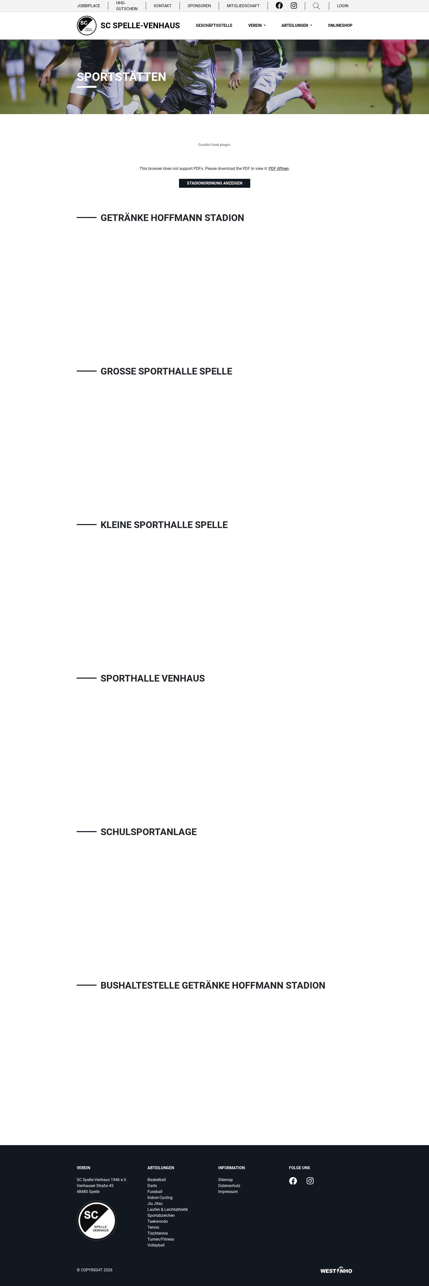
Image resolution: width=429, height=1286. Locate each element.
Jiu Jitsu (155, 1203)
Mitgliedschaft (243, 5)
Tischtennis (157, 1233)
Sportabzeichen (161, 1215)
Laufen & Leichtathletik (167, 1209)
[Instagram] (294, 5)
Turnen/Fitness (160, 1239)
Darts (152, 1185)
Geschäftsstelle (214, 25)
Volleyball (156, 1245)
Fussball (154, 1191)
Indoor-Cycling (160, 1197)
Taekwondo (157, 1221)
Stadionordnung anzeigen (214, 183)
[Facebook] (279, 5)
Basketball (156, 1179)
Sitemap (225, 1179)
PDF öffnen (279, 168)
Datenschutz (229, 1185)
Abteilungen (295, 25)
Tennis (153, 1227)
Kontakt (163, 5)
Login (342, 5)
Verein (255, 25)
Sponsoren (199, 5)
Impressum (228, 1191)
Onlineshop (340, 25)
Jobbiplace (88, 5)
